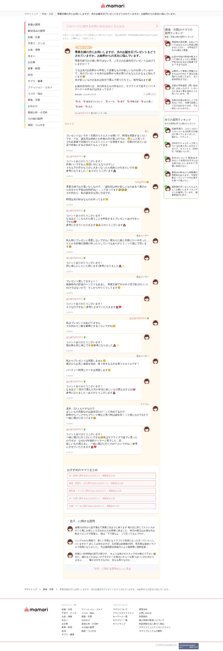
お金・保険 (34, 49)
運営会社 (143, 609)
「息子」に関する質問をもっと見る (111, 568)
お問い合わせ (145, 613)
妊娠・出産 (34, 37)
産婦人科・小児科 (37, 112)
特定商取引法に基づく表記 (151, 624)
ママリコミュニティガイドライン (154, 627)
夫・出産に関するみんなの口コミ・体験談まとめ (92, 498)
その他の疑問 (35, 118)
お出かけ (33, 106)
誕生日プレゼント (94, 101)
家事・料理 (34, 68)
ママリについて (120, 609)
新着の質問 (34, 24)
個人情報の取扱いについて (151, 620)
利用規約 (143, 616)
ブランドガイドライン (123, 613)
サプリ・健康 (35, 81)
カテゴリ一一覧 (120, 620)
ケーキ (112, 101)
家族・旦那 (34, 99)
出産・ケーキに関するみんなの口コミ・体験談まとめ (94, 506)
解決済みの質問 (36, 30)
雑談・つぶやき (36, 125)
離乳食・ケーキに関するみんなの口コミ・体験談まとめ (95, 491)
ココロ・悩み (35, 93)
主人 (90, 106)
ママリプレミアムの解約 (150, 631)
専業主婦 (134, 101)
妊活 (30, 74)
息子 (122, 101)
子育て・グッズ (36, 43)
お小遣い (148, 101)
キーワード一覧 (120, 616)
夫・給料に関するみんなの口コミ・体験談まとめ (92, 475)
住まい (31, 56)
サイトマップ (119, 624)
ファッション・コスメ (40, 87)
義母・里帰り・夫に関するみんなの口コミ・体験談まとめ (96, 483)
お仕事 (31, 62)
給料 (81, 106)
